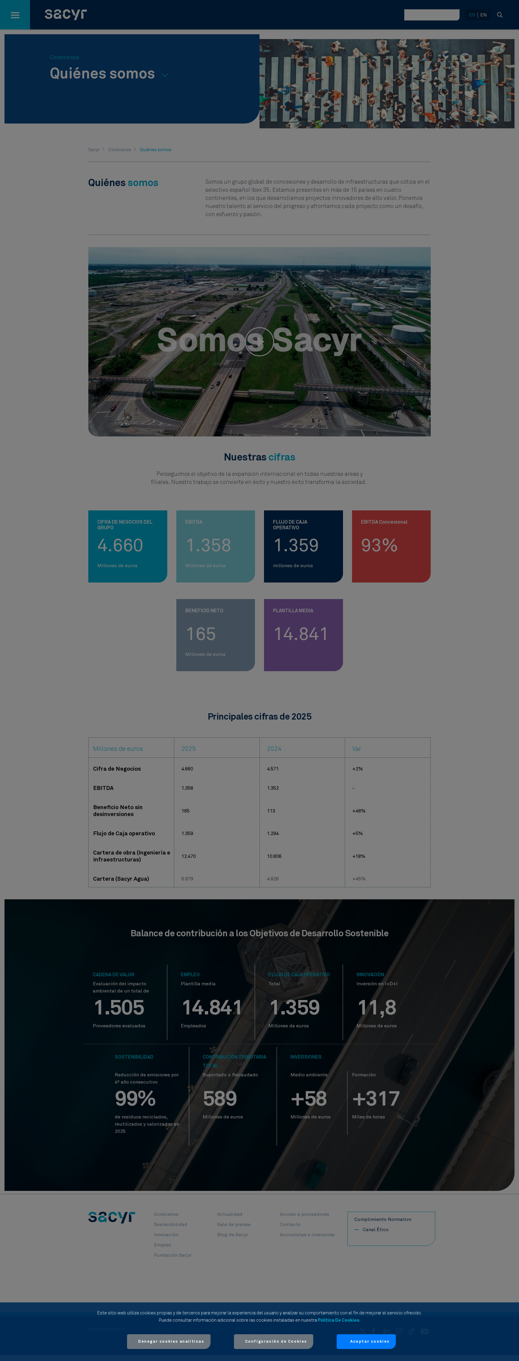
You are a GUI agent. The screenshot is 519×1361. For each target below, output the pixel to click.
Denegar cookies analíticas (171, 1342)
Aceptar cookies (370, 1342)
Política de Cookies (338, 1320)
